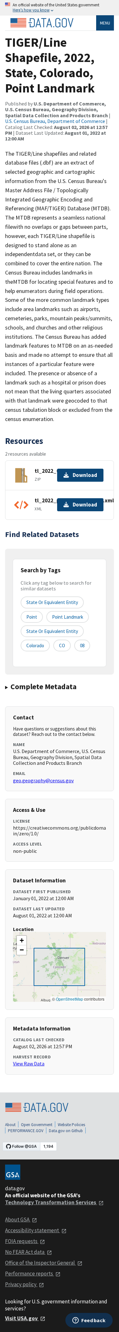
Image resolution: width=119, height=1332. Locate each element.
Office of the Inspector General (40, 1262)
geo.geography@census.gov (43, 780)
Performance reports (29, 1273)
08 (82, 645)
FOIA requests (21, 1241)
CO (62, 645)
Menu (105, 23)
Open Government (36, 1124)
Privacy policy (21, 1284)
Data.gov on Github (66, 1130)
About (10, 1124)
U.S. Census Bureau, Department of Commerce (55, 121)
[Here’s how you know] (59, 8)
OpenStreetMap (69, 999)
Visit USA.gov (22, 1318)
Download (85, 475)
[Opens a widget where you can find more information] (89, 1321)
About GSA (17, 1219)
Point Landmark (67, 617)
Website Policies (71, 1124)
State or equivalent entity (52, 602)
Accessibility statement (32, 1230)
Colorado (35, 645)
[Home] (42, 23)
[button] (21, 940)
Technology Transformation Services (51, 1202)
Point (31, 617)
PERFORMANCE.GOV (25, 1130)
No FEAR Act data (25, 1251)
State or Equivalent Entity (52, 631)
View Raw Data (28, 1063)
